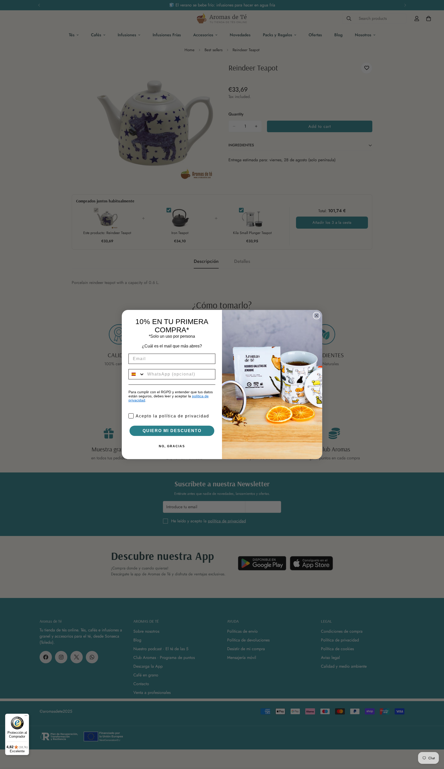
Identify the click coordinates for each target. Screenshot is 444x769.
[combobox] (137, 374)
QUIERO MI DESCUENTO (172, 430)
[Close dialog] (316, 315)
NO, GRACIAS (172, 446)
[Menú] (26, 717)
